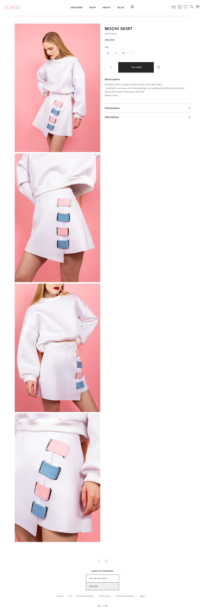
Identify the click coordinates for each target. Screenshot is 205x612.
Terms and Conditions (125, 596)
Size (107, 47)
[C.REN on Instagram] (106, 561)
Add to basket (136, 67)
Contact (60, 596)
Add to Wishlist (158, 67)
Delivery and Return (85, 596)
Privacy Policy (105, 596)
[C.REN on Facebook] (98, 561)
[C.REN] (12, 7)
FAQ (70, 596)
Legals (142, 596)
